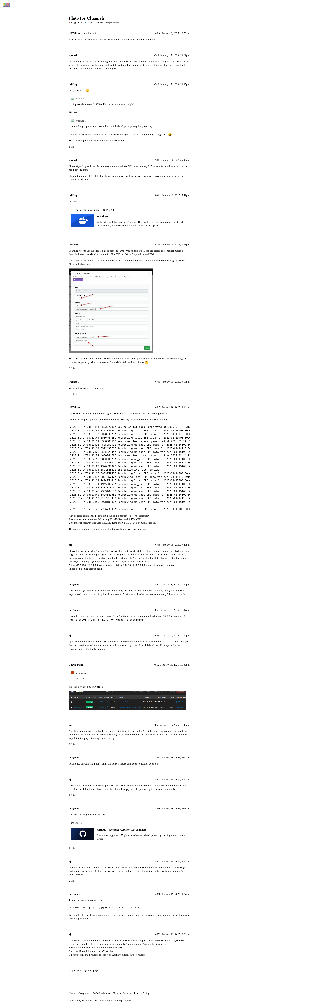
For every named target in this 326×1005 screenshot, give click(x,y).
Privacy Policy (141, 993)
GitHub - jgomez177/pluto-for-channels (121, 829)
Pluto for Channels (86, 18)
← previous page (78, 970)
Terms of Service (122, 993)
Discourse (87, 1000)
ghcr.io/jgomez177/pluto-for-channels (145, 944)
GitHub (79, 823)
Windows (102, 216)
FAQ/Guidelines (101, 993)
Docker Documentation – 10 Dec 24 (94, 210)
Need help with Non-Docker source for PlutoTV (129, 39)
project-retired (112, 22)
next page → (95, 970)
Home (72, 993)
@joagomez (75, 413)
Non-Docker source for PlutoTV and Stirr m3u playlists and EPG (120, 254)
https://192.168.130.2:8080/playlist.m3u (91, 565)
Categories (84, 993)
